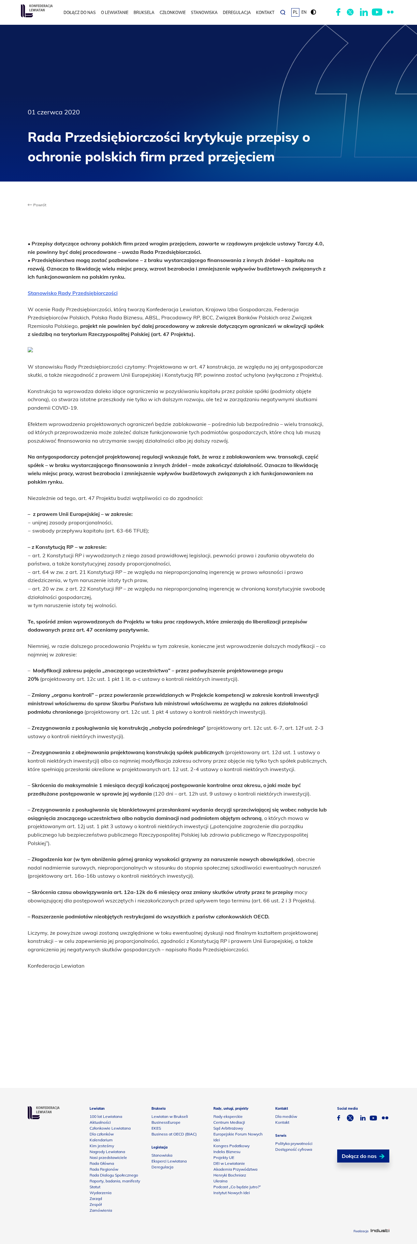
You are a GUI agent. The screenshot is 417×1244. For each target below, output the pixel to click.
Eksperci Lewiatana (169, 1161)
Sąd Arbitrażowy (228, 1128)
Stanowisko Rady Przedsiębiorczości (73, 293)
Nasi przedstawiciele (108, 1157)
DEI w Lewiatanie (229, 1163)
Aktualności (100, 1122)
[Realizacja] (380, 1231)
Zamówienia (101, 1210)
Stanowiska (204, 12)
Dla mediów (286, 1116)
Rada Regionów (104, 1169)
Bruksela (144, 12)
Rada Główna (102, 1163)
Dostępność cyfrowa (293, 1149)
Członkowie (173, 12)
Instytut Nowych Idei (231, 1192)
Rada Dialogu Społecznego (114, 1175)
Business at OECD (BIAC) (174, 1134)
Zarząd (96, 1198)
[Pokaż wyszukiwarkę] (283, 12)
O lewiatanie (114, 12)
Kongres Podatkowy (231, 1145)
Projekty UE (223, 1157)
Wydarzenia (100, 1192)
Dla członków (102, 1134)
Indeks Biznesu (226, 1151)
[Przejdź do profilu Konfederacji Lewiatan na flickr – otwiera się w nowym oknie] (390, 12)
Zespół (96, 1204)
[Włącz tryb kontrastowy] (313, 12)
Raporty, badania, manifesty (115, 1180)
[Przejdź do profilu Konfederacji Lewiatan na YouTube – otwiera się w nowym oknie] (377, 12)
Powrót (39, 204)
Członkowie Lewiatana (110, 1128)
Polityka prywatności (293, 1143)
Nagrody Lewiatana (107, 1151)
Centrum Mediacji (229, 1122)
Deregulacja (237, 12)
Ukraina (220, 1180)
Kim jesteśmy (102, 1145)
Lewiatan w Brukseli (169, 1116)
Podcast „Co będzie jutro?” (237, 1186)
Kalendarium (101, 1139)
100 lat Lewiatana (106, 1116)
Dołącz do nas (80, 12)
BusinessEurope (165, 1122)
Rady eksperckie (228, 1116)
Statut (95, 1186)
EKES (156, 1128)
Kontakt (265, 12)
